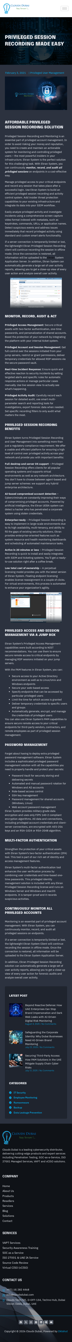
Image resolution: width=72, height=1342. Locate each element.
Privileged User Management (47, 72)
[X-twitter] (26, 1322)
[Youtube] (51, 1322)
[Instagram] (31, 1322)
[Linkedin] (41, 1322)
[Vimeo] (36, 1322)
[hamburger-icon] (65, 8)
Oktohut (63, 1331)
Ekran (50, 257)
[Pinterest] (46, 1322)
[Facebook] (21, 1322)
